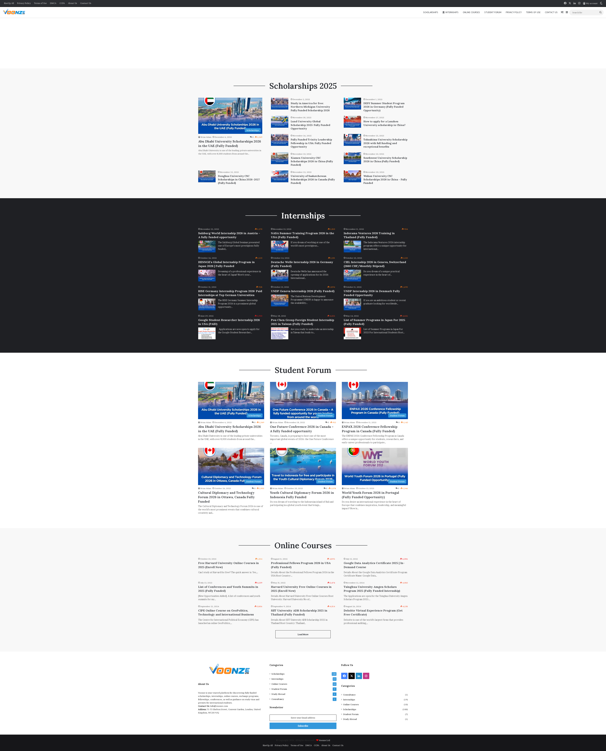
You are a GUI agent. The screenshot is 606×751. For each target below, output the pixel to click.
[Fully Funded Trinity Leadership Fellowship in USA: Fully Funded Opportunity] (279, 140)
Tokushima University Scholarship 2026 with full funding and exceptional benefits (385, 143)
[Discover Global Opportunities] (15, 12)
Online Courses (471, 12)
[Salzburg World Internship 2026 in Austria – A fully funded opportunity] (207, 246)
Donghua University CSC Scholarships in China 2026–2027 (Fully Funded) (239, 179)
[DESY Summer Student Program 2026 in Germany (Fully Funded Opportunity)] (352, 104)
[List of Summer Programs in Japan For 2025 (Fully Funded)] (352, 333)
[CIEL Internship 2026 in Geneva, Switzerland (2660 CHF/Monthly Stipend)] (352, 276)
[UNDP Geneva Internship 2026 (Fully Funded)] (279, 300)
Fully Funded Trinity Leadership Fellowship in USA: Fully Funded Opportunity (311, 143)
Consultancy (277, 699)
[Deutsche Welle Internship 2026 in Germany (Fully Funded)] (279, 276)
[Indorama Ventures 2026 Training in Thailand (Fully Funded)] (352, 246)
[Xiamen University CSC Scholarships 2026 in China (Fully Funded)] (279, 158)
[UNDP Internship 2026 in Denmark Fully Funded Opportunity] (352, 304)
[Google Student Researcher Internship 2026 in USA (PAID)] (207, 333)
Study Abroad (278, 694)
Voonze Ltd (324, 740)
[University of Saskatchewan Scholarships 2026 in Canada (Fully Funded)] (279, 176)
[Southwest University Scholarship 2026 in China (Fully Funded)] (352, 158)
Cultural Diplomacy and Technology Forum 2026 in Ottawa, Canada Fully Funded (226, 497)
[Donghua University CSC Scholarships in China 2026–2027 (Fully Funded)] (207, 176)
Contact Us (85, 3)
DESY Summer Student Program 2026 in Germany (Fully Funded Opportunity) (383, 107)
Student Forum (492, 12)
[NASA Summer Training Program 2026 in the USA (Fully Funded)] (279, 246)
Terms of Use (40, 3)
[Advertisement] (303, 43)
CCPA (62, 3)
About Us (72, 3)
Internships (451, 12)
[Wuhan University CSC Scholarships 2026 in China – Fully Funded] (352, 176)
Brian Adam (206, 137)
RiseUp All (9, 3)
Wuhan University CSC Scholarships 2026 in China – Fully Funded (385, 179)
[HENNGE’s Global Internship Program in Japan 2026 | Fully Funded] (207, 276)
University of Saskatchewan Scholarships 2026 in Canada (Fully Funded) (313, 179)
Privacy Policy (24, 3)
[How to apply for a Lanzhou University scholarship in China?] (352, 122)
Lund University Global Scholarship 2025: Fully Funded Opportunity (310, 125)
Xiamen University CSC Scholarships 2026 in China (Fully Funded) (312, 161)
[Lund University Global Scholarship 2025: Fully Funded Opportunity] (279, 122)
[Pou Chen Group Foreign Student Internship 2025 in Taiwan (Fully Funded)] (279, 333)
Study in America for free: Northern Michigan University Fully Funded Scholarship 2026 (310, 107)
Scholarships (430, 12)
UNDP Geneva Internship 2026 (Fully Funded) (302, 291)
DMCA (53, 3)
